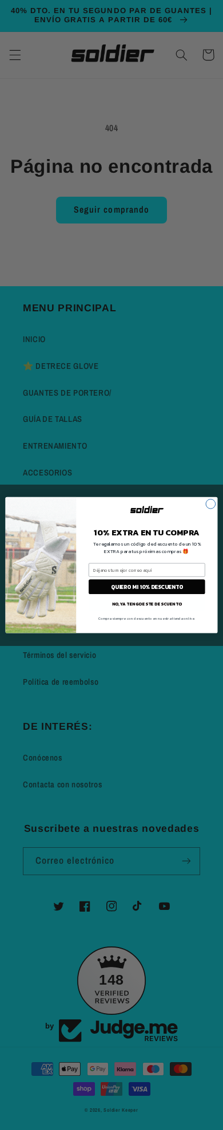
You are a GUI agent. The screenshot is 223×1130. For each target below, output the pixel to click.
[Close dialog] (211, 504)
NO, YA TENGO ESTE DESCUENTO (146, 603)
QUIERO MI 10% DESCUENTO (147, 587)
